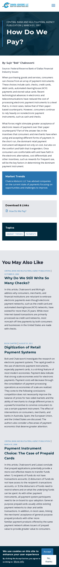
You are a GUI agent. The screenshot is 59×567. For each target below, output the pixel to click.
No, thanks (48, 560)
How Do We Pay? (17, 211)
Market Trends (15, 234)
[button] (53, 5)
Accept (47, 551)
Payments (31, 234)
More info (19, 561)
